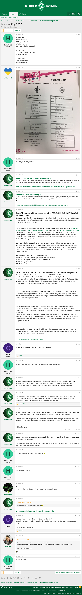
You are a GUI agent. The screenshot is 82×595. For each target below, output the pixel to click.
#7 (79, 268)
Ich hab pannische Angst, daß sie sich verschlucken (35, 511)
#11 (79, 393)
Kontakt (35, 587)
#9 (79, 361)
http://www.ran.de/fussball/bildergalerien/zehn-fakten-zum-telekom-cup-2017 (43, 205)
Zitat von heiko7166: (23, 502)
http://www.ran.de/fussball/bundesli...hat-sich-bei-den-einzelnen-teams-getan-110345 (46, 187)
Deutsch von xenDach (57, 590)
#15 (79, 467)
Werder (5, 14)
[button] (28, 14)
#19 (79, 536)
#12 (79, 409)
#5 (79, 191)
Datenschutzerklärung (61, 587)
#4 (79, 175)
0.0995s (67, 593)
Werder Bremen (43, 230)
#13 (79, 433)
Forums (13, 14)
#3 (79, 158)
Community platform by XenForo (32, 590)
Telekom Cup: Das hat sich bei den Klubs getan (33, 178)
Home (76, 587)
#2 (79, 67)
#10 (79, 378)
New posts (4, 17)
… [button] (9, 30)
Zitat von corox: (22, 540)
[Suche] (79, 14)
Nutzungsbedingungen (47, 587)
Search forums (13, 17)
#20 (79, 556)
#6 (79, 209)
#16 (79, 483)
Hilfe (71, 587)
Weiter (17, 30)
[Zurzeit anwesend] (8, 492)
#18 (79, 515)
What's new (23, 14)
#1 (79, 34)
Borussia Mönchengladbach (69, 230)
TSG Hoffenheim (31, 230)
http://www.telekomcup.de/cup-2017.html (30, 339)
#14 (79, 450)
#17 (79, 499)
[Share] (76, 34)
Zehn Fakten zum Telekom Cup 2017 (29, 195)
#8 (79, 344)
